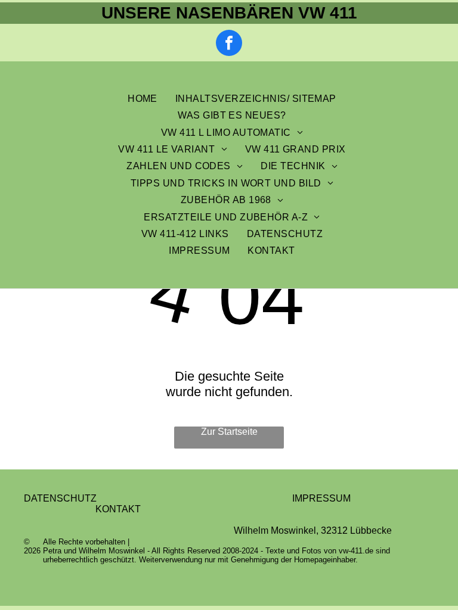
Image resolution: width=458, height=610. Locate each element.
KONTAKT (118, 509)
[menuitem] (142, 99)
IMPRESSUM (321, 498)
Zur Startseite (229, 432)
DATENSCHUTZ (60, 498)
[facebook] (229, 44)
